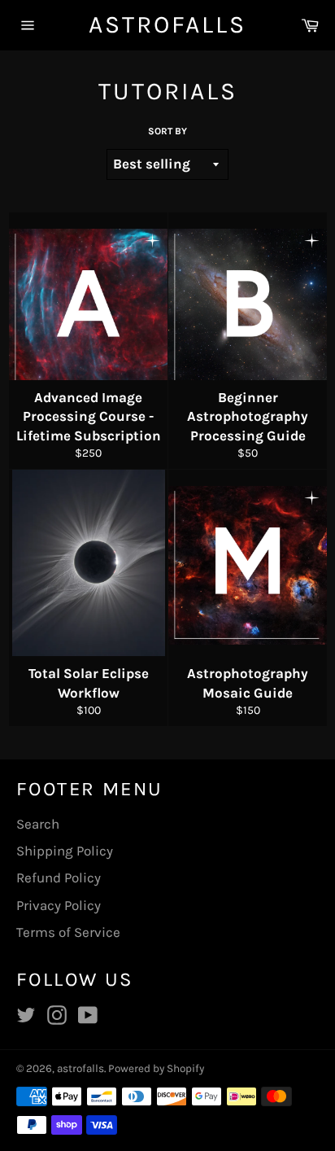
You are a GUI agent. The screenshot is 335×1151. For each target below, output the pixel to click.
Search (37, 824)
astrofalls (167, 24)
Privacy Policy (58, 905)
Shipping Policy (64, 850)
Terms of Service (68, 932)
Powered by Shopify (156, 1068)
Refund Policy (58, 877)
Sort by (167, 131)
